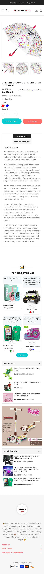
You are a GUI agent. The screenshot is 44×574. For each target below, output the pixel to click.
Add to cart (11, 121)
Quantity (5, 109)
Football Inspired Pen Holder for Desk (27, 383)
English (30, 2)
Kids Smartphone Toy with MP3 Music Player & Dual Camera (27, 480)
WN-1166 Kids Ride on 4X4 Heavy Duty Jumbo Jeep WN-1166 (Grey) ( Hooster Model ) (32, 282)
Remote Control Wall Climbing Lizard (27, 369)
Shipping (30, 90)
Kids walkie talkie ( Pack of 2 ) (12, 280)
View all (22, 355)
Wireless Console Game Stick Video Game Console (26, 457)
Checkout (13, 2)
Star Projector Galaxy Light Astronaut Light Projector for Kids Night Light (26, 469)
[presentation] (2, 70)
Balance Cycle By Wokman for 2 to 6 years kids (27, 395)
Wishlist (22, 2)
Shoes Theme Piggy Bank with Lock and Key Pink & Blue (32, 320)
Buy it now (32, 122)
